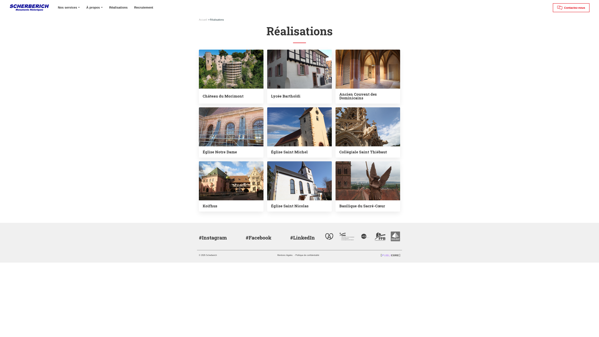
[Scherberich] (27, 7)
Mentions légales (285, 255)
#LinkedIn (302, 237)
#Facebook (258, 237)
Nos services (68, 7)
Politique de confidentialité (307, 255)
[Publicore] (390, 255)
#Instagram (213, 237)
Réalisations (118, 7)
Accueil (203, 19)
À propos (93, 7)
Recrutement (143, 7)
